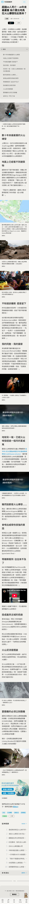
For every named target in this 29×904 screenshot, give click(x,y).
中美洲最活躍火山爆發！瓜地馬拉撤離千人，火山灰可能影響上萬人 (17, 850)
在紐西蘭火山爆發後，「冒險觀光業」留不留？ (17, 863)
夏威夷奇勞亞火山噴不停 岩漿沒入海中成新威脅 (17, 830)
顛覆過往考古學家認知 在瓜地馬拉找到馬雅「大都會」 (17, 838)
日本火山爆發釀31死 (16, 846)
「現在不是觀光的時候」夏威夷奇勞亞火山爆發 (17, 858)
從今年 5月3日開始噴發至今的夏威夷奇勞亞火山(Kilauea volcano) (14, 451)
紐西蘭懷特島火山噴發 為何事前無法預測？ (17, 867)
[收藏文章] (23, 19)
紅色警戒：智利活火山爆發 (17, 842)
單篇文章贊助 (7, 789)
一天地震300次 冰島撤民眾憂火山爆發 (18, 854)
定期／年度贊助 (8, 793)
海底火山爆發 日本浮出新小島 (17, 834)
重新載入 (14, 894)
